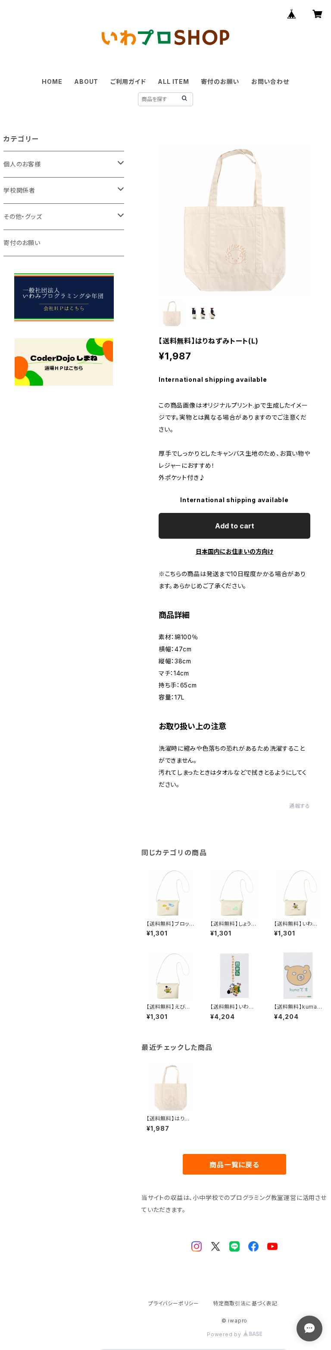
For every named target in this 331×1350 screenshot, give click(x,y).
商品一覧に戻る (234, 1164)
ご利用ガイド (128, 81)
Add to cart (234, 526)
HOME (52, 81)
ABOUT (86, 81)
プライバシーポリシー (173, 1303)
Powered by (225, 1334)
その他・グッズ (22, 216)
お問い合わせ (270, 81)
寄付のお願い (220, 81)
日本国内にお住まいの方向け (234, 551)
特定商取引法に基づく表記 (245, 1303)
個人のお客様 (22, 164)
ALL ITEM (173, 81)
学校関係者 (19, 190)
